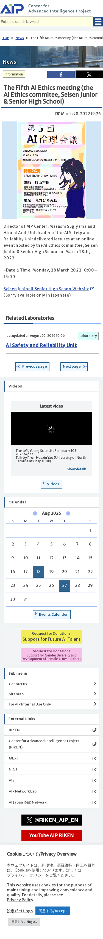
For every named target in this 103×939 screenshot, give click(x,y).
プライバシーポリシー (26, 875)
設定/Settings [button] (20, 910)
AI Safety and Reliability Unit (41, 345)
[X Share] (89, 74)
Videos (53, 484)
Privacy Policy (20, 899)
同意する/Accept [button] (53, 910)
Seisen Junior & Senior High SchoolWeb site (46, 289)
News (20, 38)
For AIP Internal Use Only (30, 704)
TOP (5, 38)
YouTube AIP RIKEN (51, 835)
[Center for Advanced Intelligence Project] (51, 9)
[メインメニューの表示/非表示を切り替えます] (98, 21)
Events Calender (53, 614)
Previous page (34, 366)
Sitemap (16, 694)
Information (14, 74)
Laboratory (88, 336)
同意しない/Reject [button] (24, 922)
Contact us (18, 684)
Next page (72, 366)
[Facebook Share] (61, 74)
